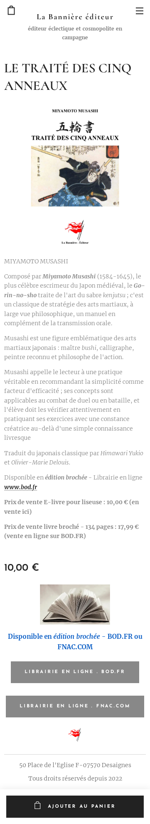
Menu (139, 10)
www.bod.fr (20, 487)
